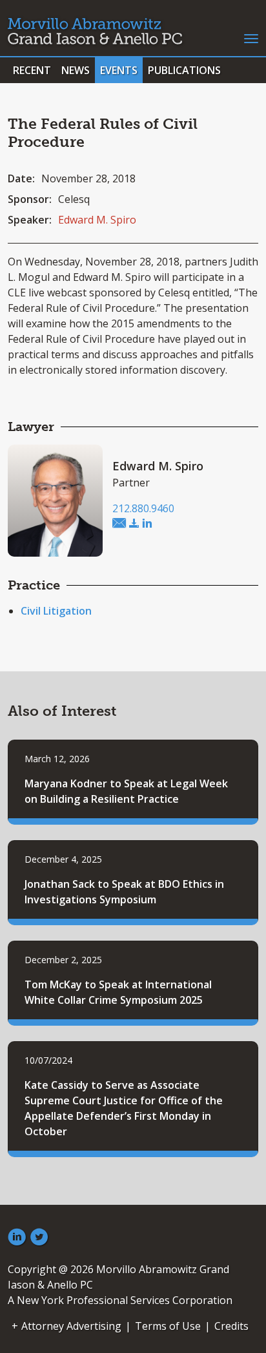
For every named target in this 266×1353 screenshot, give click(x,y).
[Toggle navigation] (251, 37)
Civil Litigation (56, 611)
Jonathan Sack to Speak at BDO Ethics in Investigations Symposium (124, 892)
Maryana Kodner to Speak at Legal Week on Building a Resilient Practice (126, 791)
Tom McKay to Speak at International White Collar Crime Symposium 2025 (118, 992)
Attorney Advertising (71, 1326)
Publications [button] (184, 70)
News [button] (75, 70)
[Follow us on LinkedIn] (17, 1237)
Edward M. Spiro (97, 220)
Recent (32, 70)
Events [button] (119, 70)
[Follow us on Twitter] (39, 1237)
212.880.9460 (143, 508)
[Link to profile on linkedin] (147, 524)
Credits (231, 1326)
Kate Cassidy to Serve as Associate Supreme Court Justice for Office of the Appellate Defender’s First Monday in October (124, 1108)
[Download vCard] (134, 524)
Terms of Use (168, 1326)
